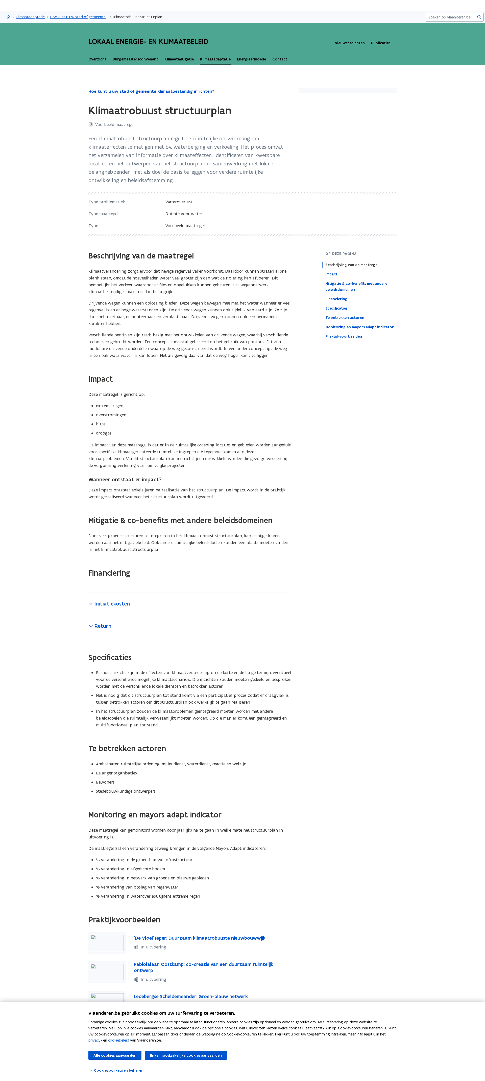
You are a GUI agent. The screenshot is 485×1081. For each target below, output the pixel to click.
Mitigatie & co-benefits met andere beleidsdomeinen (356, 286)
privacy (94, 1040)
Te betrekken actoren (344, 317)
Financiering (336, 298)
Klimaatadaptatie (30, 16)
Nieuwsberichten (350, 43)
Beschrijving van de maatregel (351, 264)
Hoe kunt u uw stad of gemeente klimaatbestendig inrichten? (79, 16)
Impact (331, 274)
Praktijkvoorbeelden (343, 336)
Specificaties (336, 308)
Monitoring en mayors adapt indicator (359, 327)
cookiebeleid (118, 1040)
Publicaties (380, 43)
